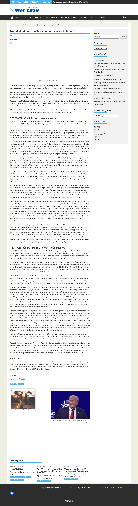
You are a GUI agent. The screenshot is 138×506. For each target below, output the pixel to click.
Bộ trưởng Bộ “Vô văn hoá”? (103, 76)
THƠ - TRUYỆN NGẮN (24, 477)
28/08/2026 (15, 466)
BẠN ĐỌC (93, 18)
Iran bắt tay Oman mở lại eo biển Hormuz (107, 79)
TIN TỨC (19, 18)
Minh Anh (23, 466)
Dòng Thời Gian (99, 60)
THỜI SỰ (28, 18)
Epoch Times (58, 88)
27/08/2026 (42, 466)
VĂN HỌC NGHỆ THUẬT (69, 18)
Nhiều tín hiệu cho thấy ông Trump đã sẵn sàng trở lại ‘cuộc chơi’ (71, 421)
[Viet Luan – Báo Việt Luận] (12, 17)
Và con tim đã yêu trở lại (102, 98)
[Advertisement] (50, 442)
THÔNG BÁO (38, 18)
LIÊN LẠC (102, 18)
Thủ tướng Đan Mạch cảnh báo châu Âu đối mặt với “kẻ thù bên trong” (75, 2)
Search (96, 34)
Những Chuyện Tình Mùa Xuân (20, 410)
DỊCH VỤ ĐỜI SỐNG (51, 18)
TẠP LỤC (83, 18)
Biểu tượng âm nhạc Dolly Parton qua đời (107, 89)
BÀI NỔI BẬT (14, 383)
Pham (13, 36)
